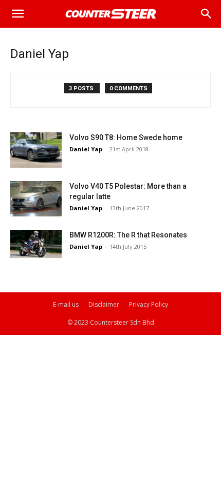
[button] (17, 14)
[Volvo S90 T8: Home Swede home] (36, 150)
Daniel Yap (85, 149)
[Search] (206, 14)
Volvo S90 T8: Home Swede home (125, 137)
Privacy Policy (148, 304)
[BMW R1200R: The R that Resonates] (36, 244)
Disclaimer (103, 304)
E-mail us (66, 304)
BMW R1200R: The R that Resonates (128, 235)
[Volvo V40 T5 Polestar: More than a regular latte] (36, 198)
